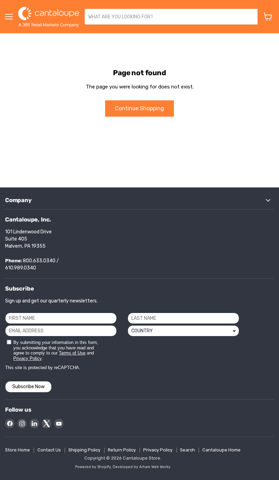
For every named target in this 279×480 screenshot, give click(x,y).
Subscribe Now (28, 387)
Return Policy (122, 449)
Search (187, 449)
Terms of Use (72, 352)
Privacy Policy (27, 358)
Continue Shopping (139, 108)
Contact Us (49, 449)
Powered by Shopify (93, 467)
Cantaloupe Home (221, 449)
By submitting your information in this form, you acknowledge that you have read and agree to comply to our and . (55, 350)
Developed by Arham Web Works (141, 467)
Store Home (17, 449)
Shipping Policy (84, 449)
